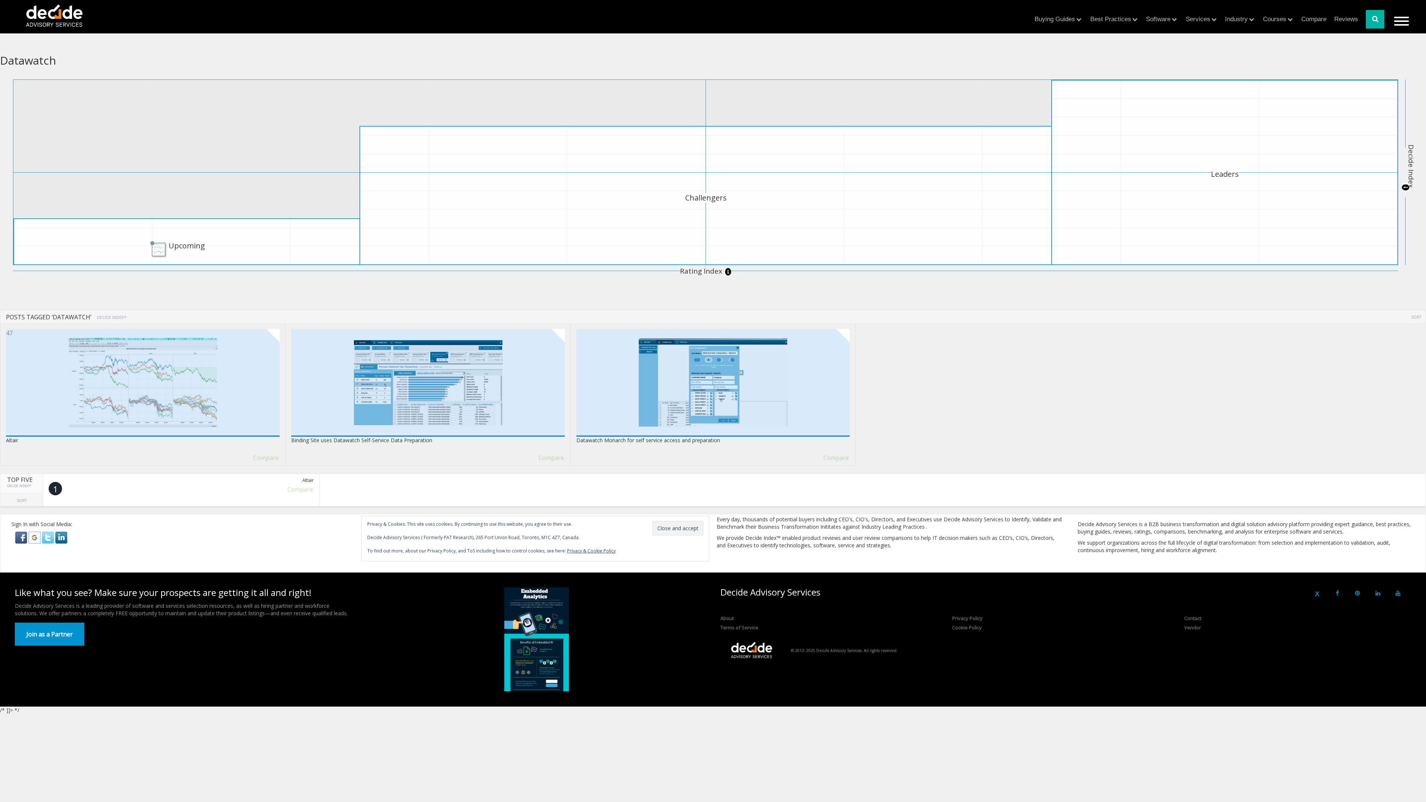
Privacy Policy (967, 618)
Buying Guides (1055, 19)
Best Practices (1110, 19)
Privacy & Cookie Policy (591, 551)
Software (1158, 19)
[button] (22, 537)
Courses (1274, 19)
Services (1198, 19)
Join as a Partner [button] (49, 634)
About (727, 618)
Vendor (1192, 627)
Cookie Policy (967, 627)
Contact (1192, 618)
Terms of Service (739, 627)
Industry (1236, 19)
